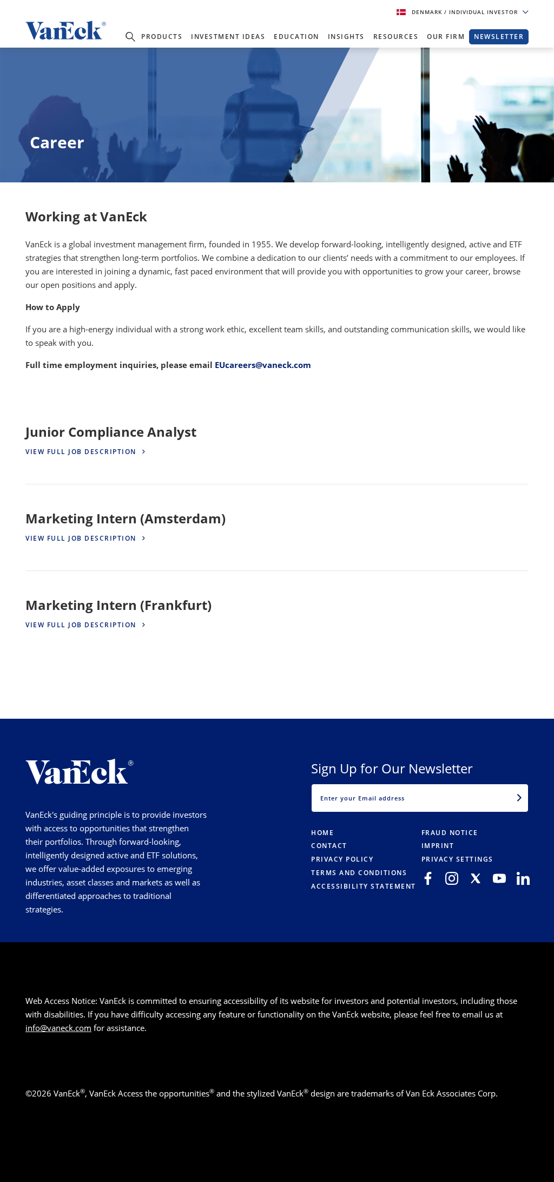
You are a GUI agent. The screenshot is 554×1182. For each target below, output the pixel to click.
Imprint (437, 845)
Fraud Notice (449, 832)
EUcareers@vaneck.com (263, 364)
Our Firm (446, 36)
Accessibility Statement (363, 886)
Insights (346, 36)
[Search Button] (130, 37)
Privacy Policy (342, 859)
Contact (329, 845)
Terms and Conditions (359, 872)
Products (161, 36)
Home (322, 832)
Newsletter (499, 36)
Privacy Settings (457, 859)
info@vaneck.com (58, 1027)
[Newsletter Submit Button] (519, 798)
